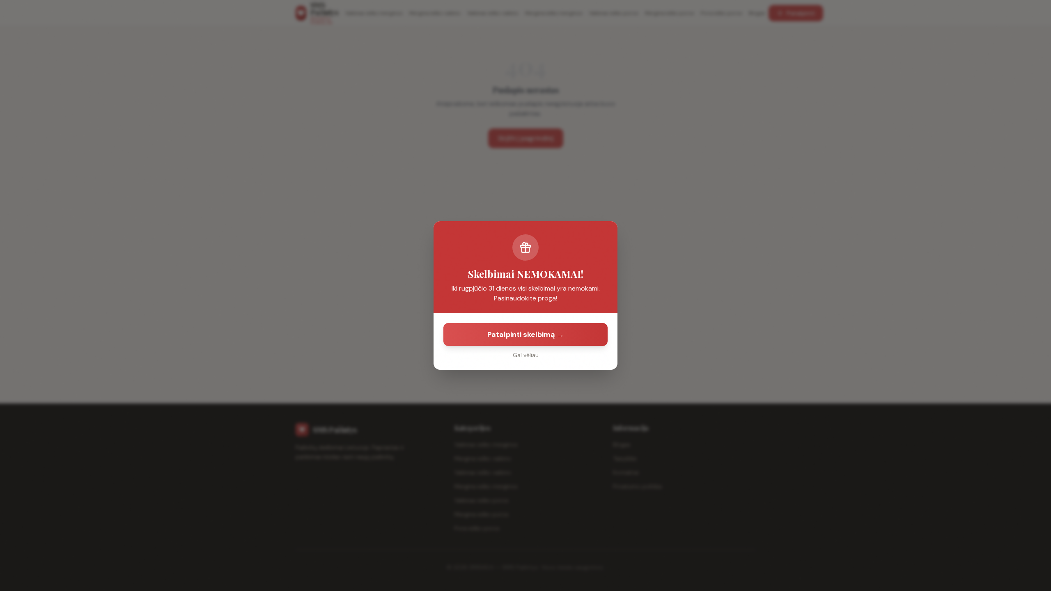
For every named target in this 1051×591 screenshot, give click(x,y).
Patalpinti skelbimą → (525, 334)
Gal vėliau (526, 355)
